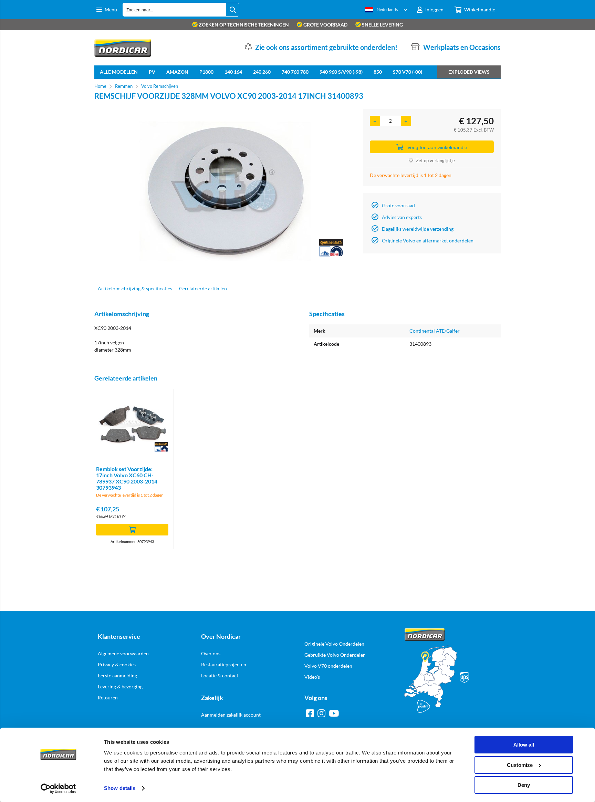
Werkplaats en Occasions (462, 47)
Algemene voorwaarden (123, 653)
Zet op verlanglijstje (435, 160)
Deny (524, 785)
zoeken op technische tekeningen (243, 25)
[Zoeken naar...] (232, 10)
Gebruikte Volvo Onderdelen (335, 655)
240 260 (262, 72)
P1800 (206, 72)
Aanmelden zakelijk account (231, 715)
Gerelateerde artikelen (203, 288)
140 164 (233, 72)
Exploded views (469, 72)
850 (378, 72)
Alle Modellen (119, 72)
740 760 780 (295, 72)
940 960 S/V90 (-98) (341, 72)
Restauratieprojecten (223, 664)
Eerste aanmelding (117, 675)
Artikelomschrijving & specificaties (135, 288)
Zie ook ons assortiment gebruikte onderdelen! (326, 47)
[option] (225, 191)
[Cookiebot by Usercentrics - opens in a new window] (58, 788)
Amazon (177, 72)
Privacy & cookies (117, 664)
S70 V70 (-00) (407, 72)
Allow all (523, 745)
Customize (520, 765)
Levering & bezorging (120, 686)
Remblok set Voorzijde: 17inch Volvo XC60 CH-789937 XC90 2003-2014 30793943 (126, 478)
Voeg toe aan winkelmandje (437, 147)
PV (152, 72)
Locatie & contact (219, 675)
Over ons (210, 653)
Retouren (108, 697)
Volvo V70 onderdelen (328, 666)
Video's (312, 677)
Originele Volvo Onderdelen (334, 644)
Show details (119, 788)
